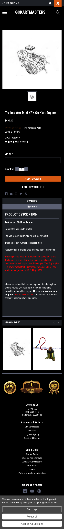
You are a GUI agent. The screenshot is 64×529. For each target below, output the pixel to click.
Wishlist (32, 430)
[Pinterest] (26, 193)
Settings (32, 509)
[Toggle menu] (4, 12)
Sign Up (35, 434)
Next (59, 322)
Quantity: (9, 169)
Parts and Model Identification (32, 473)
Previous (54, 322)
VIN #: (9, 154)
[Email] (11, 193)
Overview (32, 201)
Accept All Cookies (32, 524)
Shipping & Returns (32, 438)
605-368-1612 (12, 3)
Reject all (32, 516)
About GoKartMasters (32, 462)
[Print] (16, 193)
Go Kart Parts (32, 454)
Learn (32, 469)
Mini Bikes (32, 465)
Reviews (32, 206)
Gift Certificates (32, 427)
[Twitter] (21, 193)
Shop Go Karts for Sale (32, 458)
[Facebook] (6, 193)
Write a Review (12, 131)
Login (27, 434)
